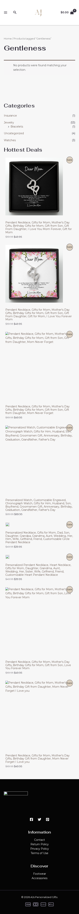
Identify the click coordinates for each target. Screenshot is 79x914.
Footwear (39, 873)
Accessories (39, 878)
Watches (10, 140)
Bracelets (17, 126)
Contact (39, 840)
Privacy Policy (39, 848)
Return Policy (39, 844)
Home (8, 38)
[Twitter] (39, 819)
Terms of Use (39, 853)
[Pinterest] (47, 819)
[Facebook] (31, 819)
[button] (15, 12)
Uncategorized (14, 133)
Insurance (10, 115)
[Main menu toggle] (5, 13)
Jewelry (9, 122)
